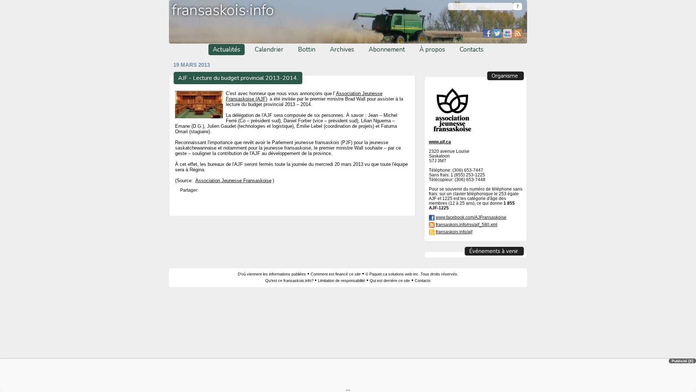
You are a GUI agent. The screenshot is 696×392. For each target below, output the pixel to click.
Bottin (306, 49)
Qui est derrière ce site (390, 280)
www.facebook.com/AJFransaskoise (471, 217)
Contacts (472, 49)
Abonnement (387, 49)
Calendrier (269, 49)
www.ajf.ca (440, 141)
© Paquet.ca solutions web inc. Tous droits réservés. (411, 274)
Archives (342, 49)
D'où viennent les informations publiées (272, 274)
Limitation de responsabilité (341, 280)
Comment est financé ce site (336, 274)
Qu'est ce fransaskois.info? (290, 280)
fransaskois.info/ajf (454, 231)
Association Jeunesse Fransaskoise (233, 180)
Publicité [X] (682, 361)
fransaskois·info (223, 10)
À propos (432, 49)
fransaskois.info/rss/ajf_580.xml (466, 224)
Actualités (226, 49)
